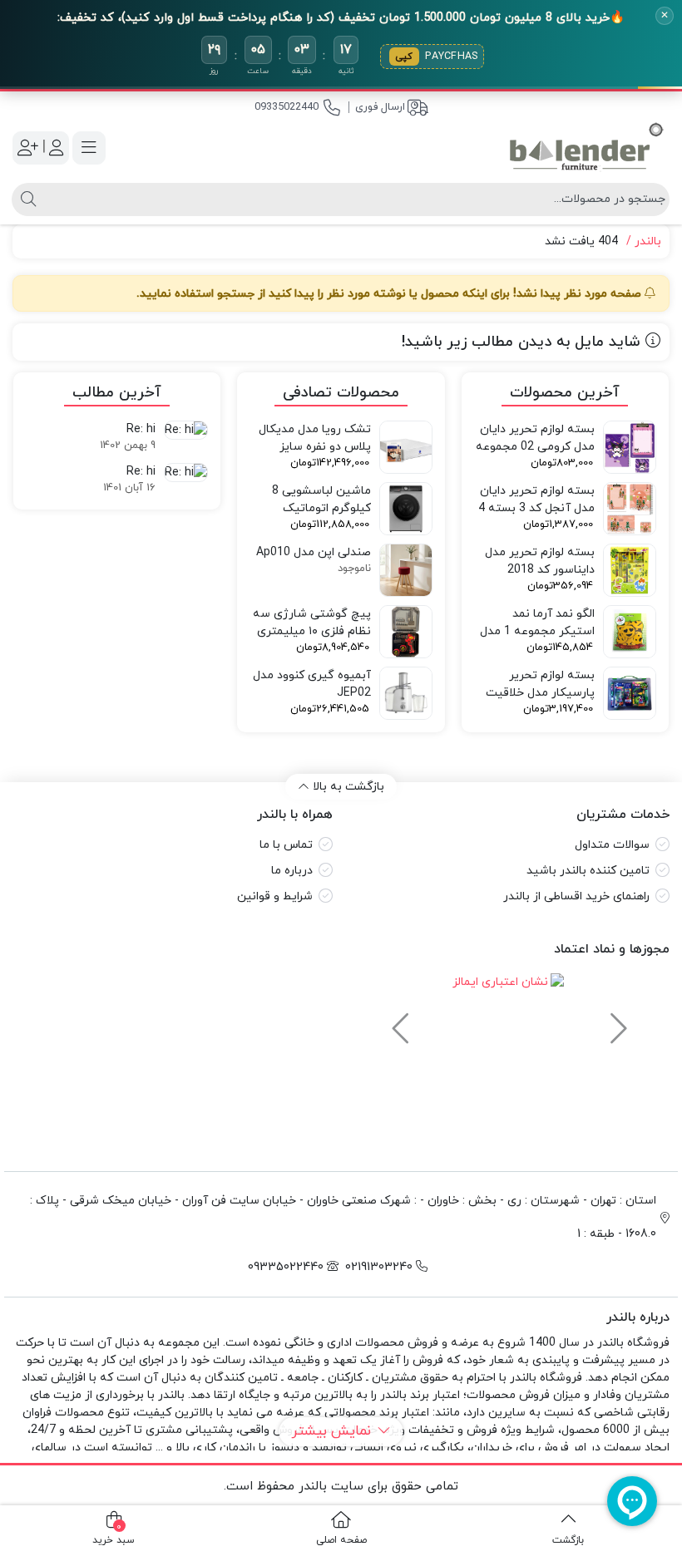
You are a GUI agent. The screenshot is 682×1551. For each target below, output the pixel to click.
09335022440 (287, 107)
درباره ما (292, 871)
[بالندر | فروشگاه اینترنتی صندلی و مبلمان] (586, 148)
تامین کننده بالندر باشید (588, 871)
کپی (404, 56)
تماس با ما (286, 845)
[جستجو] (26, 199)
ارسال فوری (380, 107)
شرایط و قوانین (275, 896)
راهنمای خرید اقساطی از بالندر (576, 896)
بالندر (648, 241)
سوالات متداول (612, 845)
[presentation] (616, 1020)
